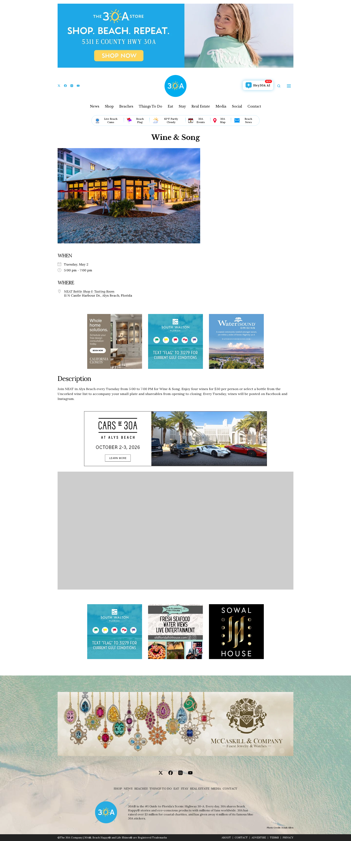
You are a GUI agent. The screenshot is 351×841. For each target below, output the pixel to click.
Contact (254, 106)
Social (237, 106)
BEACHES (141, 788)
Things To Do (150, 106)
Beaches (126, 106)
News (94, 106)
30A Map (222, 120)
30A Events (201, 120)
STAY (184, 788)
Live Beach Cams (110, 120)
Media (221, 106)
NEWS (128, 788)
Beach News (248, 120)
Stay (182, 106)
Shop (109, 106)
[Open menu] (288, 86)
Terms (274, 837)
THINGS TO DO (161, 788)
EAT (176, 788)
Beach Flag (140, 120)
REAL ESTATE (199, 788)
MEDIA (216, 788)
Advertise (259, 837)
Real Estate (200, 106)
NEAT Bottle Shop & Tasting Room (89, 291)
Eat (170, 106)
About (226, 837)
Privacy (288, 837)
